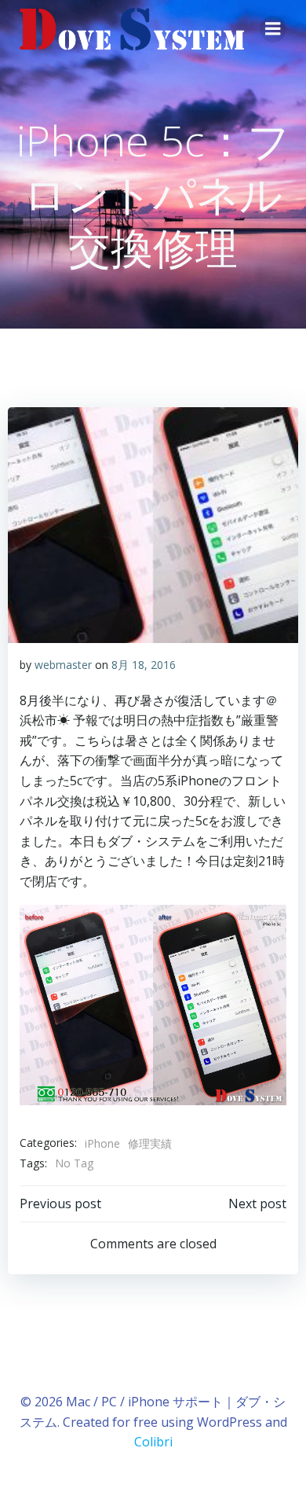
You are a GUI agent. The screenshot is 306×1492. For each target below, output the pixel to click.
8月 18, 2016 (143, 664)
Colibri (153, 1441)
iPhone (102, 1143)
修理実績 (150, 1143)
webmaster (63, 664)
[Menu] (273, 29)
